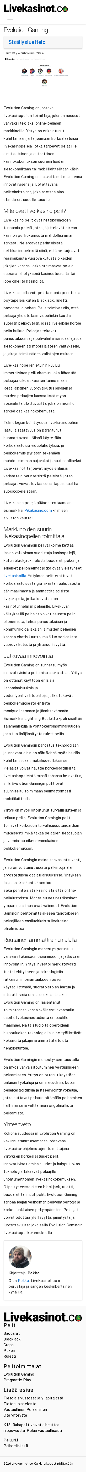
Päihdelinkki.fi (16, 1446)
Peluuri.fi (11, 1440)
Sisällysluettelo (27, 42)
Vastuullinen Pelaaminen (25, 1409)
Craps (9, 1345)
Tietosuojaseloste (20, 1404)
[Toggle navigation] (10, 17)
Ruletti (10, 1356)
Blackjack (12, 1339)
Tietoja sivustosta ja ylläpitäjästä (33, 1398)
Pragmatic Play (17, 1380)
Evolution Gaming (19, 1374)
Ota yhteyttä (15, 1415)
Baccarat (12, 1333)
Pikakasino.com (38, 510)
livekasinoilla (15, 576)
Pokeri (9, 1350)
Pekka (23, 1280)
